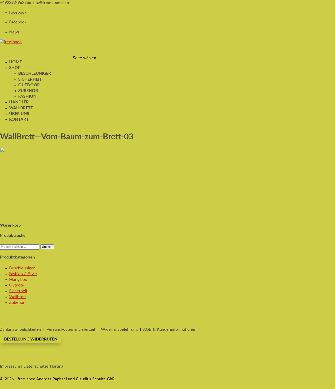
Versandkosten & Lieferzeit (70, 330)
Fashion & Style (23, 274)
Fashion (27, 97)
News (14, 32)
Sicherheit (30, 79)
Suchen (47, 246)
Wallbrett (17, 297)
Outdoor (29, 85)
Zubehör (28, 91)
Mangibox (18, 280)
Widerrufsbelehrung (119, 330)
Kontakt (19, 120)
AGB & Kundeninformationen (169, 330)
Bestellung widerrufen (30, 339)
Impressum (10, 366)
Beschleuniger (34, 74)
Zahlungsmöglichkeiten (20, 330)
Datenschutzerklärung (43, 366)
